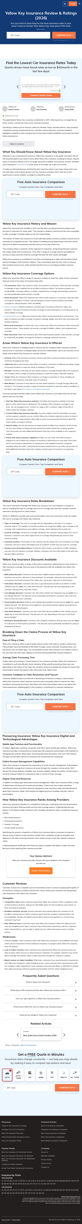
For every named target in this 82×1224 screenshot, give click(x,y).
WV (48, 1184)
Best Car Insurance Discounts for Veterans (17, 1156)
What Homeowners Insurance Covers (16, 1137)
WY (54, 1184)
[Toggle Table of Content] (19, 144)
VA (42, 1184)
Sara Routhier (42, 109)
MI (58, 1181)
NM (5, 1184)
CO (16, 1181)
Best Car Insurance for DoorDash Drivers (17, 1152)
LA (47, 1181)
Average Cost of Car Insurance (13, 1129)
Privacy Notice (46, 1160)
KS (42, 1181)
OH (11, 1193)
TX (34, 1184)
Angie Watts (69, 109)
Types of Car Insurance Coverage (14, 1126)
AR (10, 1181)
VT (39, 1184)
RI (23, 1184)
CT (19, 1181)
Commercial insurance (12, 316)
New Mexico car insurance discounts (36, 389)
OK (16, 1184)
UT (36, 1184)
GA (29, 1181)
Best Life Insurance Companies (52, 1137)
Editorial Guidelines (48, 1156)
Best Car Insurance (28, 1045)
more (56, 86)
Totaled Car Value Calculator (12, 1164)
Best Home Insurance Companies (53, 1133)
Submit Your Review (40, 871)
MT (69, 1181)
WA (45, 1184)
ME (49, 1181)
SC (26, 1184)
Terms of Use (71, 40)
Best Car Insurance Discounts (12, 1133)
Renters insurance (11, 307)
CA (13, 1181)
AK (5, 1181)
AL (3, 1181)
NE (72, 1181)
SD (28, 1184)
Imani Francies (13, 109)
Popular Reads (8, 1148)
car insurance (22, 164)
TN (31, 1184)
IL (35, 1181)
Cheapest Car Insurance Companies (54, 1129)
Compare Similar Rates (41, 95)
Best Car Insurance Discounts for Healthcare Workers (18, 1160)
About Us (44, 1152)
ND (13, 1184)
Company (45, 1148)
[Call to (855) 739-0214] (65, 3)
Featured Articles (48, 1122)
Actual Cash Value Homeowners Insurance (17, 1168)
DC (24, 1181)
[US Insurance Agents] (16, 3)
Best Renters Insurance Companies (54, 1141)
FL (27, 1181)
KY (44, 1181)
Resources (6, 1122)
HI (31, 1181)
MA (55, 1181)
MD (52, 1181)
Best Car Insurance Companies (52, 1126)
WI (51, 1184)
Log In (72, 4)
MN (60, 1181)
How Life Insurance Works (11, 1141)
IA (39, 1181)
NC (10, 1184)
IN (37, 1181)
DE (21, 1181)
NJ (2, 1184)
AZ (8, 1181)
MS (63, 1181)
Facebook (3, 1213)
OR (19, 1184)
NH (78, 1181)
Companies (15, 1045)
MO (66, 1181)
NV (75, 1181)
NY (8, 1184)
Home (7, 1045)
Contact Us (45, 1167)
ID (34, 1181)
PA (21, 1184)
